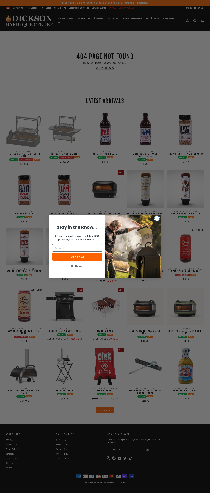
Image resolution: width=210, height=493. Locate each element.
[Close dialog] (157, 218)
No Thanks (77, 266)
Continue (77, 257)
